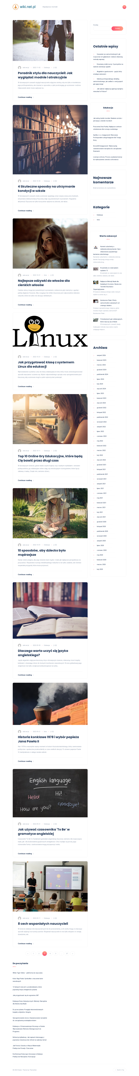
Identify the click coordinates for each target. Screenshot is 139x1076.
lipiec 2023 (100, 393)
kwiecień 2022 (101, 446)
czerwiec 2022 (102, 436)
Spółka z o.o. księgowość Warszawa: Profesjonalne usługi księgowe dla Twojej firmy (107, 137)
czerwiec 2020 (102, 550)
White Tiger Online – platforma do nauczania (27, 973)
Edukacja (47, 67)
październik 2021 (102, 474)
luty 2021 (100, 512)
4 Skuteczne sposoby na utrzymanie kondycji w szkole (46, 188)
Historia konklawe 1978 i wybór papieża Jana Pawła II (48, 739)
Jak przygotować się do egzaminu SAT (26, 995)
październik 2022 (102, 417)
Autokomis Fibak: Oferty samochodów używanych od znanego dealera (109, 302)
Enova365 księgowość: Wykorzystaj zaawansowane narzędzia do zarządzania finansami (107, 148)
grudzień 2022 (101, 408)
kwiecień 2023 (101, 398)
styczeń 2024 (101, 389)
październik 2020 (102, 531)
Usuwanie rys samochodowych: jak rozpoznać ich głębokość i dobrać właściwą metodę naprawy (108, 56)
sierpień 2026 (101, 355)
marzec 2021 (101, 507)
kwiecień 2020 (101, 560)
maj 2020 (100, 555)
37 (67, 953)
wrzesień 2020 (102, 536)
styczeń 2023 (101, 403)
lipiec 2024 (100, 379)
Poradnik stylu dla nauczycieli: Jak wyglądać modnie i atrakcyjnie (45, 75)
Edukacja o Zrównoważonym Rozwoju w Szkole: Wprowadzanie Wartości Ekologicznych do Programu (29, 1028)
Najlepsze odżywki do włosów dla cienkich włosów (44, 283)
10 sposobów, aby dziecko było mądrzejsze (42, 552)
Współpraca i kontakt (50, 7)
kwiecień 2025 (101, 360)
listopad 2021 (101, 469)
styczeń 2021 (101, 517)
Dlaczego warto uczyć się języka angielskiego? (43, 653)
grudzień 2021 (101, 465)
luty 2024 (100, 384)
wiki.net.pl (26, 67)
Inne (45, 275)
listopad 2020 (101, 526)
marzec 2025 (101, 365)
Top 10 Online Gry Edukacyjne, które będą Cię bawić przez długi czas (50, 458)
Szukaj (95, 25)
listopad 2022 (101, 412)
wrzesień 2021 (102, 479)
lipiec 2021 (100, 488)
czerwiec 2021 (102, 493)
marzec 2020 (101, 564)
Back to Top (120, 1070)
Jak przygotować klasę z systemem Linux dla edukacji (46, 364)
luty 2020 (100, 569)
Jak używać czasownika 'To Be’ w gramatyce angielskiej (44, 831)
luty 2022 (100, 455)
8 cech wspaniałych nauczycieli (43, 923)
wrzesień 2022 (102, 422)
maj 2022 (100, 441)
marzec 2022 (101, 450)
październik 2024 (102, 374)
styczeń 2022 (101, 460)
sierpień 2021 (101, 484)
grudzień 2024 (101, 370)
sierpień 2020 (101, 541)
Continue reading (25, 97)
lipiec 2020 (100, 545)
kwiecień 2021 (101, 503)
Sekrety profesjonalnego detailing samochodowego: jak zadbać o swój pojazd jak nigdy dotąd (108, 81)
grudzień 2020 (101, 522)
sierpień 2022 (101, 427)
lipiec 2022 (100, 431)
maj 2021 (100, 498)
